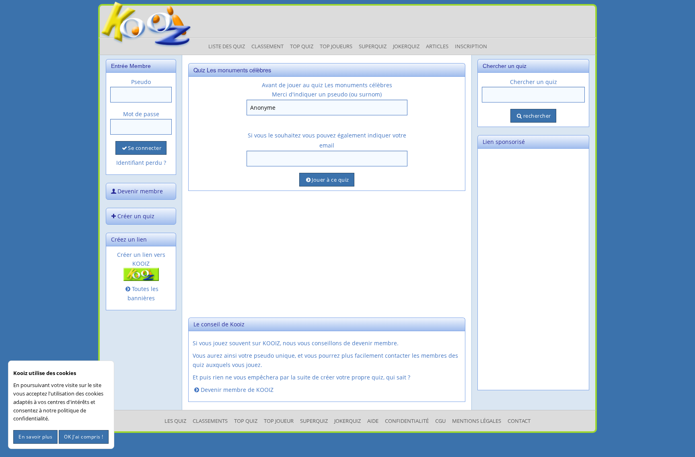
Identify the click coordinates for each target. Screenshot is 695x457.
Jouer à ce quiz (330, 179)
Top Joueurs (336, 46)
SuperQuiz (314, 420)
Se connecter (144, 148)
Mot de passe (141, 114)
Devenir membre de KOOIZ (237, 389)
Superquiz (373, 46)
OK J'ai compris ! (83, 437)
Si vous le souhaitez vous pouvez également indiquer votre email (327, 140)
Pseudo (141, 82)
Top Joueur (279, 420)
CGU (440, 420)
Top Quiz (301, 46)
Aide (372, 420)
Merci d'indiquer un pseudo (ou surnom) (327, 94)
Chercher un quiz (533, 82)
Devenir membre (140, 191)
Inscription (471, 46)
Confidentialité (407, 420)
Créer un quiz (135, 216)
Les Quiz (175, 420)
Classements (210, 420)
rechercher (537, 115)
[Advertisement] (326, 253)
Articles (437, 46)
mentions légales (476, 420)
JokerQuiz (406, 46)
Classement (267, 46)
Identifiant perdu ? (141, 162)
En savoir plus (35, 437)
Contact (519, 420)
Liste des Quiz (226, 46)
